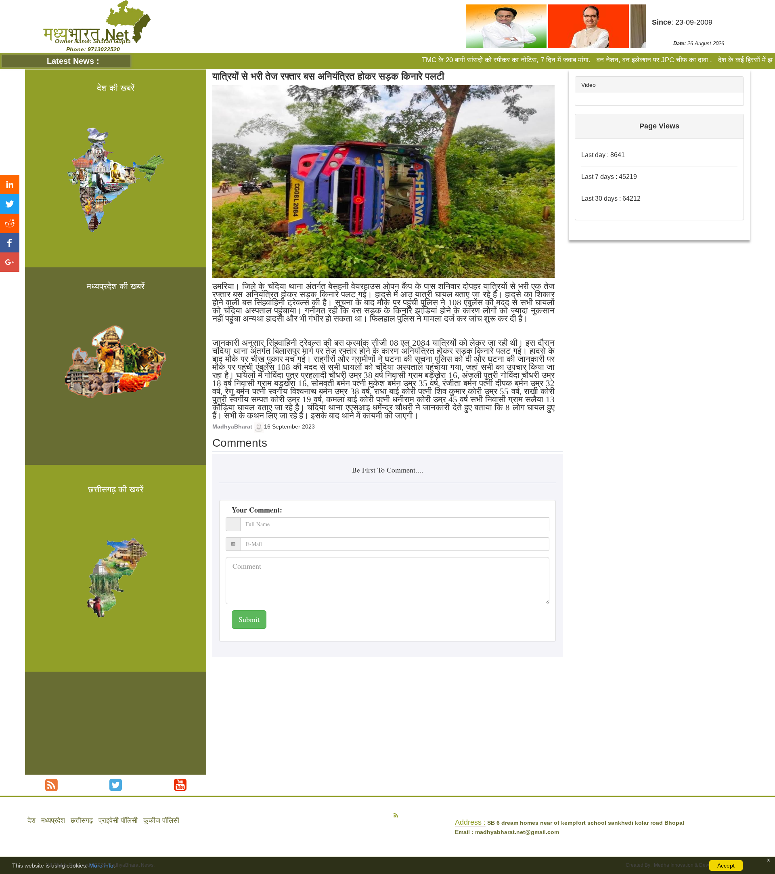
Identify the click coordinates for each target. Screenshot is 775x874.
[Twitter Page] (115, 785)
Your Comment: (257, 509)
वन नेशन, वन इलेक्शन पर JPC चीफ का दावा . (612, 60)
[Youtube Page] (180, 785)
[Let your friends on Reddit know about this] (9, 223)
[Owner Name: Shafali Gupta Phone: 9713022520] (96, 21)
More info (101, 865)
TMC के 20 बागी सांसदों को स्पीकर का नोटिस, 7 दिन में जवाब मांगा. (465, 60)
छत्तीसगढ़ (82, 820)
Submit (249, 619)
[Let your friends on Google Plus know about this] (9, 262)
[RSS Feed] (51, 785)
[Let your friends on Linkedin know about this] (9, 184)
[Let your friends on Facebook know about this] (9, 242)
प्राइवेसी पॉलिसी (118, 820)
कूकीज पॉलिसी (161, 820)
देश (31, 820)
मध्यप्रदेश (53, 820)
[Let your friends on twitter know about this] (9, 204)
